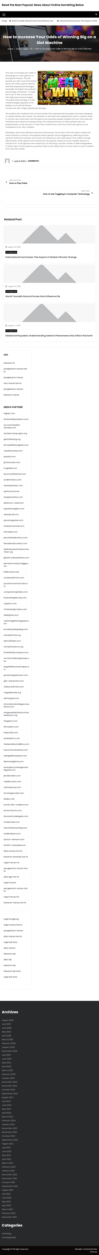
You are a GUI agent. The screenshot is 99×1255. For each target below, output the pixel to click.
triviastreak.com (12, 822)
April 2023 (6, 1159)
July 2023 (6, 1147)
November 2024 (9, 1085)
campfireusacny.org (13, 646)
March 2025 (7, 1070)
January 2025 (8, 1078)
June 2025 (6, 1058)
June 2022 (6, 1197)
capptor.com (10, 603)
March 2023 (7, 1163)
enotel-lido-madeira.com (16, 804)
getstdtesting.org (12, 439)
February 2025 (9, 1074)
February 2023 (8, 1167)
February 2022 (8, 1213)
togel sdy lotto (10, 977)
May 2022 (6, 1201)
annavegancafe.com (14, 793)
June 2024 (7, 1105)
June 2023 (6, 1151)
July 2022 (6, 1194)
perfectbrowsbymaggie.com (16, 564)
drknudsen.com (11, 726)
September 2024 (10, 1093)
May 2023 (6, 1155)
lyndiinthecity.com (12, 479)
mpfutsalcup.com (12, 787)
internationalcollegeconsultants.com (16, 705)
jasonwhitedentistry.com (16, 537)
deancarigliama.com (14, 761)
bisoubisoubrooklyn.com (15, 543)
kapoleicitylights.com (14, 508)
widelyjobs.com (11, 615)
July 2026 (6, 1024)
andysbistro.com (12, 738)
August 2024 (8, 1097)
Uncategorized (11, 252)
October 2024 (8, 1089)
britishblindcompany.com (16, 652)
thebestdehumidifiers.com (16, 744)
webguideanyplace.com (15, 755)
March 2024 (7, 1116)
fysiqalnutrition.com (13, 497)
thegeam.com (10, 721)
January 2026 (8, 1047)
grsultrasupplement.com (16, 675)
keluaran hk (9, 363)
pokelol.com (10, 456)
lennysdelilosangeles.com (16, 445)
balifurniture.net (11, 572)
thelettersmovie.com (14, 526)
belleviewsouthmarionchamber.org (16, 550)
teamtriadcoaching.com (15, 827)
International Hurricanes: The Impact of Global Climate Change (41, 257)
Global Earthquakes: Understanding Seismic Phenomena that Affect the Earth (49, 335)
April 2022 (6, 1205)
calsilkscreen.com (12, 781)
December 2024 (9, 1082)
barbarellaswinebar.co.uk (16, 419)
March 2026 (7, 1039)
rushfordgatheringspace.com (16, 622)
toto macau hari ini (12, 383)
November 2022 (9, 1178)
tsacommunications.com (16, 750)
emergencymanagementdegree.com (16, 768)
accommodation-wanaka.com (12, 426)
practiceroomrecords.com (16, 585)
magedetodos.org (12, 692)
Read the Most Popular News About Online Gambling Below (43, 5)
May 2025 (6, 1062)
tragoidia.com (10, 468)
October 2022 (8, 1182)
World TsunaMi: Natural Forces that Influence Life (24, 21)
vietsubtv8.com (11, 514)
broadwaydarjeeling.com (16, 629)
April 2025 (6, 1066)
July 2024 (6, 1101)
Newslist (79, 1249)
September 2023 (10, 1139)
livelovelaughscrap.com (15, 597)
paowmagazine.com (13, 520)
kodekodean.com (12, 833)
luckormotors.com (13, 810)
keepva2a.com (11, 732)
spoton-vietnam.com (14, 839)
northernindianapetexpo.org (16, 659)
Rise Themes (93, 1250)
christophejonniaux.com (15, 609)
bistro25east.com (12, 641)
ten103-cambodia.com (15, 845)
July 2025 (6, 1055)
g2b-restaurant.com (14, 681)
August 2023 (7, 1143)
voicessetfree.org (12, 635)
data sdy (8, 959)
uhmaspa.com (11, 531)
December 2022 (9, 1174)
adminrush (33, 161)
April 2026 (6, 1035)
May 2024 (6, 1109)
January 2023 (8, 1170)
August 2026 (7, 1020)
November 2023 (9, 1132)
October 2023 (8, 1136)
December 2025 (9, 1051)
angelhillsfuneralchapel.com (16, 668)
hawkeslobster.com (13, 485)
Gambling (6, 1233)
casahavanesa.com (13, 450)
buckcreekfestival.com (15, 474)
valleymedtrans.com (14, 686)
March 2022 (7, 1209)
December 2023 (9, 1128)
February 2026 (9, 1043)
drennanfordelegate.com (16, 816)
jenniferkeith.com (12, 775)
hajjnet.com (9, 413)
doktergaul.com (11, 698)
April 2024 (6, 1112)
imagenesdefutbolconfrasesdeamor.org (16, 714)
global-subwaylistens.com (16, 557)
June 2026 (6, 1028)
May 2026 (6, 1031)
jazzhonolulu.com (12, 462)
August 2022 (7, 1190)
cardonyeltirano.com (14, 577)
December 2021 (9, 1217)
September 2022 (10, 1186)
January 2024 (8, 1124)
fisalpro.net (9, 799)
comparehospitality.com (16, 592)
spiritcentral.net (11, 491)
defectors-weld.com (14, 503)
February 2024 (9, 1120)
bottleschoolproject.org (15, 433)
